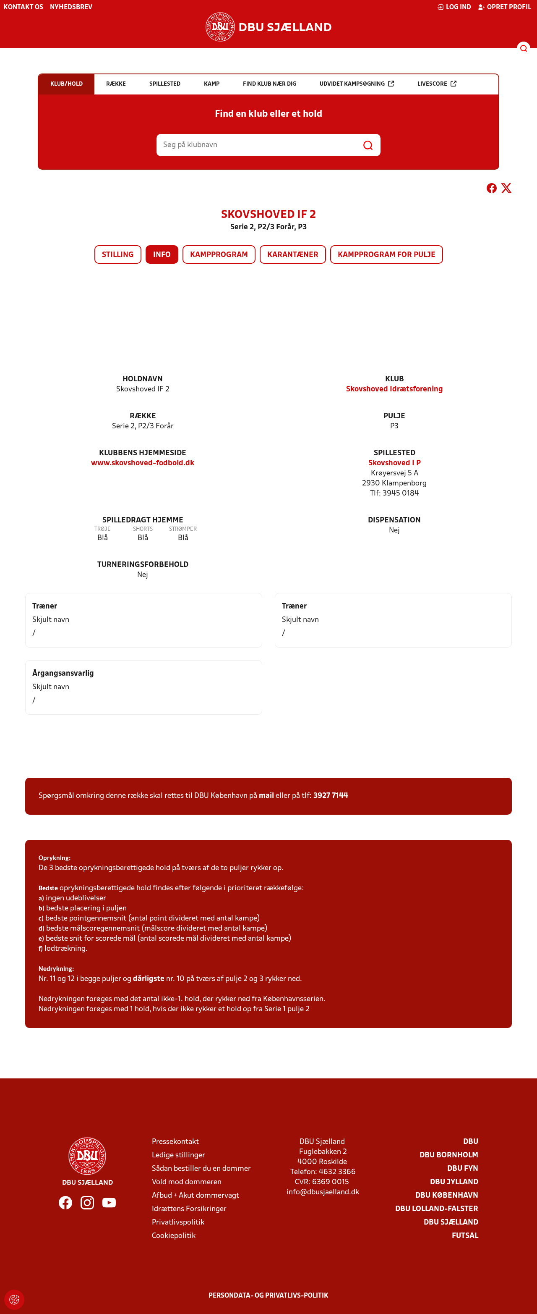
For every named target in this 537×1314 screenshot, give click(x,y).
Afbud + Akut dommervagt (195, 1195)
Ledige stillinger (178, 1155)
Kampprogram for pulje (386, 255)
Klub (394, 379)
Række (143, 416)
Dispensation (394, 520)
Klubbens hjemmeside (142, 453)
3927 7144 (330, 796)
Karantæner (292, 255)
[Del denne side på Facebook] (492, 190)
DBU (470, 1142)
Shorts (143, 529)
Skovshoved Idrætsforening (394, 389)
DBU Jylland (454, 1182)
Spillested (394, 453)
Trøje (102, 529)
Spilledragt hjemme (142, 520)
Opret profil (509, 7)
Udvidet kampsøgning (352, 84)
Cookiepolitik (174, 1236)
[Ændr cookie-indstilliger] (14, 1300)
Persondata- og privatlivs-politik (268, 1296)
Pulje (394, 416)
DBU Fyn (462, 1168)
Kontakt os (23, 7)
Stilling (118, 255)
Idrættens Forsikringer (189, 1209)
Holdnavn (143, 379)
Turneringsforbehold (142, 565)
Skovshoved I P (394, 463)
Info (162, 255)
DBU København (446, 1195)
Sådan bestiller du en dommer (201, 1168)
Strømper (183, 529)
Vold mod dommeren (187, 1182)
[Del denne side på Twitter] (506, 190)
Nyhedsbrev (71, 7)
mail (266, 796)
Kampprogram (219, 255)
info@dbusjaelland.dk (323, 1192)
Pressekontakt (175, 1142)
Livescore (432, 84)
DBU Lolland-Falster (436, 1209)
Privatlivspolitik (178, 1222)
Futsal (465, 1236)
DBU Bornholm (449, 1155)
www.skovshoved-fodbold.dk (142, 463)
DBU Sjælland (451, 1222)
